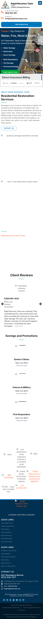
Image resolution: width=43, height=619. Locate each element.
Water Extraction (6, 563)
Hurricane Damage (6, 541)
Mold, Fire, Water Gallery (8, 566)
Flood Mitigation (5, 553)
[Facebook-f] (4, 600)
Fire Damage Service (7, 523)
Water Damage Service (8, 526)
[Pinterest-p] (23, 600)
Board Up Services (6, 535)
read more (19, 326)
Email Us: (8, 17)
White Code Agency (30, 617)
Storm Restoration (6, 532)
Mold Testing (5, 560)
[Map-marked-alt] (13, 600)
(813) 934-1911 (11, 13)
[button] (40, 3)
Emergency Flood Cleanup (8, 550)
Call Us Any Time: (12, 11)
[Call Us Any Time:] (2, 12)
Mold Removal (5, 529)
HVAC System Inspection (8, 557)
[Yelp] (10, 600)
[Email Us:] (2, 18)
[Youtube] (17, 600)
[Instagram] (7, 600)
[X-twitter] (20, 600)
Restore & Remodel (6, 538)
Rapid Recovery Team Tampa (13, 236)
